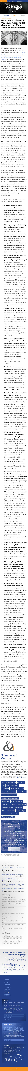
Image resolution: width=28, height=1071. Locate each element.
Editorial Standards (8, 1015)
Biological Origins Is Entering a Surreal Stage (13, 901)
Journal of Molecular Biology (10, 798)
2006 (11, 943)
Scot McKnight (10, 811)
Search (7, 984)
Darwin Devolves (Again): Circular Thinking (13, 884)
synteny (4, 814)
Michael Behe (6, 801)
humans (14, 795)
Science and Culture (9, 756)
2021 (20, 936)
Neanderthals (6, 804)
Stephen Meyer (20, 811)
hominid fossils (21, 792)
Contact (7, 987)
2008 (4, 943)
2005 (15, 943)
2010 (17, 941)
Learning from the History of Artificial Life (12, 874)
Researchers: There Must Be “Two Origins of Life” (13, 904)
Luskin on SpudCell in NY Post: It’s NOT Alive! (13, 899)
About (9, 1)
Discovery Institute (14, 1069)
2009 (20, 941)
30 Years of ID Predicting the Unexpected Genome (12, 879)
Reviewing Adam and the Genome (12, 807)
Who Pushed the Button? (8, 907)
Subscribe (20, 1)
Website (23, 777)
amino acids (20, 782)
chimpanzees (14, 785)
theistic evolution (13, 814)
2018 (11, 938)
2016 (17, 938)
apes (3, 785)
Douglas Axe (5, 792)
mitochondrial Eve (16, 801)
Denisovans (5, 788)
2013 (7, 941)
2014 (4, 941)
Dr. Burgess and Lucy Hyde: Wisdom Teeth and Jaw (13, 889)
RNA (3, 811)
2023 (13, 936)
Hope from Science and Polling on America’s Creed (13, 913)
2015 (21, 938)
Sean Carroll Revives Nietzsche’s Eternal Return (12, 929)
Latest (23, 15)
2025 (4, 936)
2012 (10, 941)
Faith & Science (7, 18)
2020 (4, 938)
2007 (7, 943)
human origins (6, 795)
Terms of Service (7, 1017)
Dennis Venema (14, 788)
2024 (8, 936)
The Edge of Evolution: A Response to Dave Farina (13, 868)
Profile (18, 777)
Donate (14, 1)
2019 (7, 938)
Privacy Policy (7, 1019)
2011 (14, 941)
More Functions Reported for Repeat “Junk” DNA (13, 925)
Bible (7, 785)
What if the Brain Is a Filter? (9, 897)
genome (13, 792)
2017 (14, 938)
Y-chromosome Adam (8, 817)
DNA (22, 788)
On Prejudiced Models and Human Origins (12, 57)
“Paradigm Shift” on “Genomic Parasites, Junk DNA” (13, 917)
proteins (14, 804)
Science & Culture (6, 29)
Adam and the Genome (9, 782)
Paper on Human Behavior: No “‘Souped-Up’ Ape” (13, 921)
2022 (17, 936)
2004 (18, 943)
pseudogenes (22, 804)
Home (6, 979)
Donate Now (14, 849)
